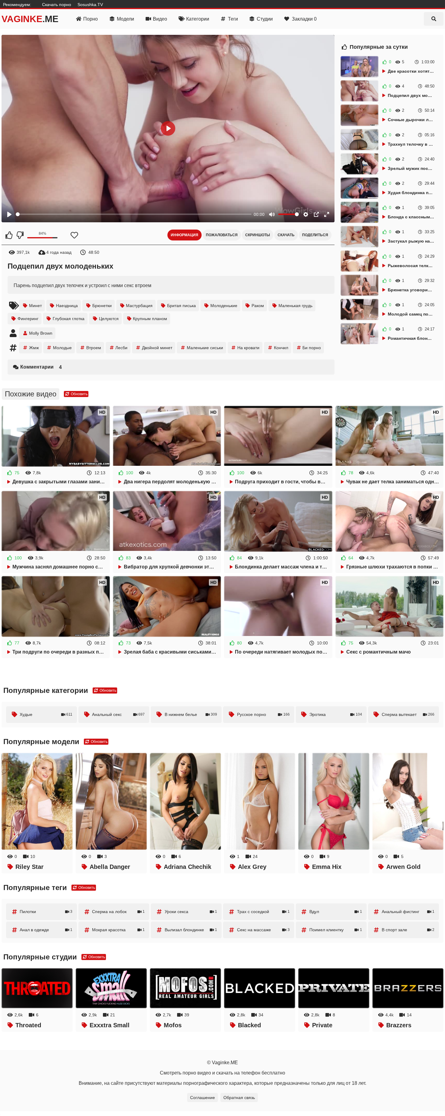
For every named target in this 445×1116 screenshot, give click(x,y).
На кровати (248, 347)
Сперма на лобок (118, 911)
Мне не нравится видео (19, 235)
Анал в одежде (46, 929)
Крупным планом (150, 318)
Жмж (34, 347)
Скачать (286, 235)
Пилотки (46, 911)
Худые (46, 714)
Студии (265, 19)
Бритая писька (181, 305)
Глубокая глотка (68, 318)
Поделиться (315, 235)
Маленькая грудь (295, 305)
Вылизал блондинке (191, 929)
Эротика (335, 714)
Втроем (93, 347)
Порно (90, 19)
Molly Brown (40, 333)
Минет (35, 305)
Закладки (304, 19)
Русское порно (263, 714)
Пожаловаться (222, 235)
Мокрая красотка (118, 929)
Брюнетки (102, 305)
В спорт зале (408, 929)
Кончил (281, 347)
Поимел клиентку (335, 929)
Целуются (109, 318)
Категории (197, 19)
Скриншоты (257, 235)
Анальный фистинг (408, 911)
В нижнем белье (191, 714)
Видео (160, 19)
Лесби (121, 347)
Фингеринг (28, 318)
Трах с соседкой (263, 911)
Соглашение (202, 1097)
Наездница (67, 305)
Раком (258, 305)
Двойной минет (157, 347)
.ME (30, 19)
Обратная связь (239, 1097)
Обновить (78, 394)
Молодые (62, 347)
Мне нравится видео (9, 235)
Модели (125, 19)
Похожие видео (30, 394)
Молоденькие (223, 305)
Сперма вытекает (408, 714)
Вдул (335, 911)
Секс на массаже (263, 929)
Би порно (311, 347)
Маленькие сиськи (205, 347)
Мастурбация (139, 305)
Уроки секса (191, 911)
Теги (233, 19)
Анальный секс (118, 714)
